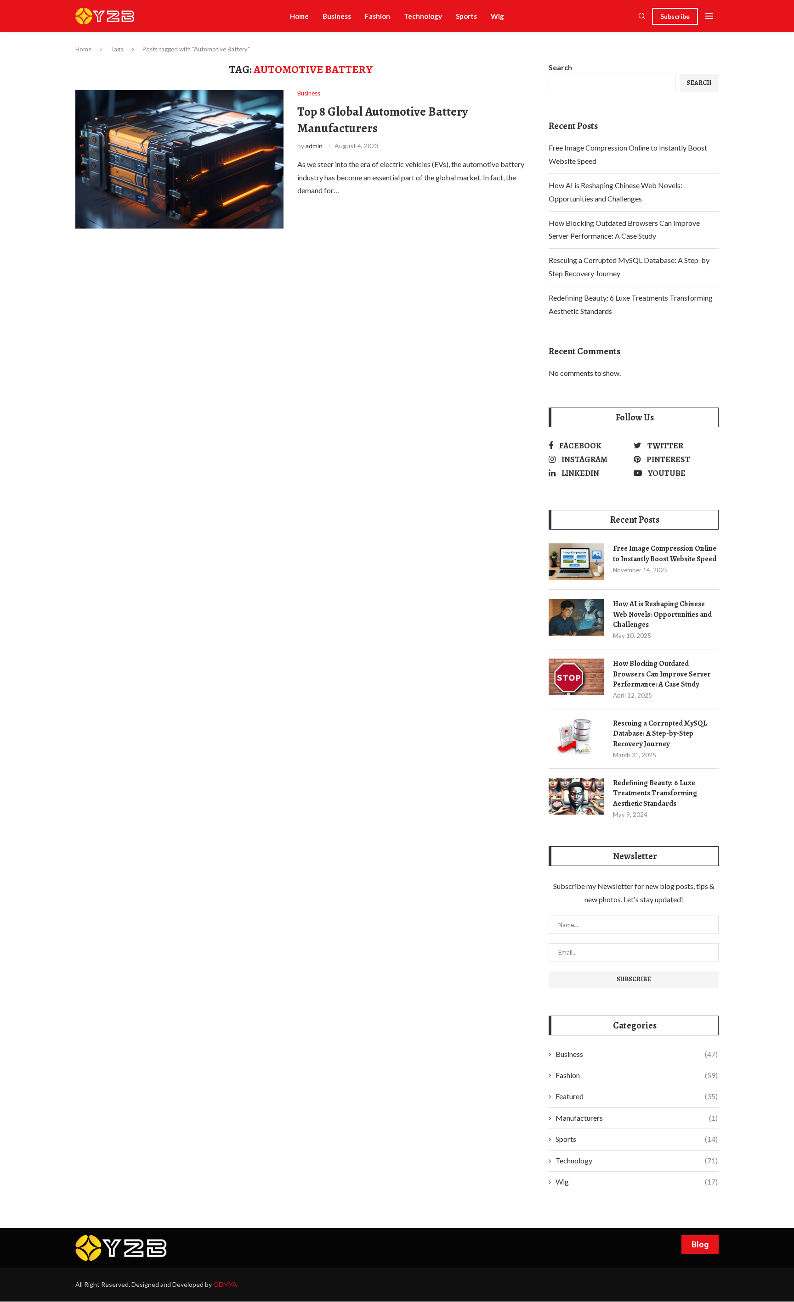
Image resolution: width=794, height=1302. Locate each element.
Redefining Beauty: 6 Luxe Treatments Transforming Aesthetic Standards (655, 793)
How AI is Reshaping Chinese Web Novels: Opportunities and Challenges (662, 614)
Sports (466, 16)
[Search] (642, 17)
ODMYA (225, 1284)
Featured (637, 1096)
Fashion (377, 16)
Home (299, 16)
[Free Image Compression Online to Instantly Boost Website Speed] (576, 561)
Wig (497, 16)
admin (314, 146)
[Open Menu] (709, 16)
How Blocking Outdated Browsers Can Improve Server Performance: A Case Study (662, 674)
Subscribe (675, 16)
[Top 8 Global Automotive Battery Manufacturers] (179, 159)
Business (337, 16)
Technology (423, 16)
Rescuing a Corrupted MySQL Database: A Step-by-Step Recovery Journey (660, 733)
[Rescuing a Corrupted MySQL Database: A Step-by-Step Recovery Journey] (576, 736)
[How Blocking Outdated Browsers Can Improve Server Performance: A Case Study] (576, 677)
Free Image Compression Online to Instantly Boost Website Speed (664, 553)
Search (560, 67)
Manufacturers (637, 1117)
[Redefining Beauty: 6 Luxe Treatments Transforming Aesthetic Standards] (576, 796)
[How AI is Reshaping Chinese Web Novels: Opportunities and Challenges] (576, 617)
